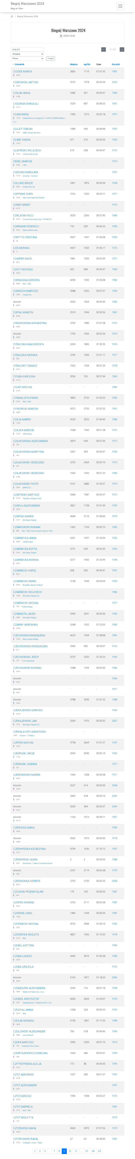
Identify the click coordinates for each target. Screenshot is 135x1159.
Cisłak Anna (21, 93)
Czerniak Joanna (25, 764)
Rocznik (116, 64)
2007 (114, 721)
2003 (114, 82)
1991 (114, 408)
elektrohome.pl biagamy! (33, 118)
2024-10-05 (69, 36)
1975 (114, 150)
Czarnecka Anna (24, 538)
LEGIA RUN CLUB (30, 154)
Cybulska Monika (25, 355)
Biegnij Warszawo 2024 (27, 16)
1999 (114, 451)
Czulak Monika (23, 1020)
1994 (114, 291)
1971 (114, 194)
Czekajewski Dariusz (28, 710)
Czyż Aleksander (25, 1085)
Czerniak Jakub (24, 753)
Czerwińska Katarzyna (29, 848)
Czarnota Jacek (24, 613)
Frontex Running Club (32, 219)
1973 (114, 161)
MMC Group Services (31, 133)
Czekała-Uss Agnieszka (29, 731)
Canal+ (23, 736)
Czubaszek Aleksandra (29, 988)
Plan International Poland (33, 198)
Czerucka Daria (24, 827)
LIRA (25, 165)
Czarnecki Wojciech (27, 592)
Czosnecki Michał (26, 923)
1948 (114, 559)
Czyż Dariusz (22, 1096)
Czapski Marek (23, 516)
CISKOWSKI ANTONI (25, 82)
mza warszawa (28, 661)
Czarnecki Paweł (25, 581)
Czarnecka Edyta (25, 549)
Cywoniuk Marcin (25, 408)
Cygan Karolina (24, 376)
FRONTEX (47, 219)
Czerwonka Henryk (26, 881)
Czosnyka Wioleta (26, 934)
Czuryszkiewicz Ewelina (30, 1053)
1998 (114, 988)
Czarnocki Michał (26, 603)
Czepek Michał (23, 742)
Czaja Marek (22, 419)
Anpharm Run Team (30, 1046)
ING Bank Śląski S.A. (31, 596)
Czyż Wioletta (23, 1117)
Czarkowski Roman (26, 527)
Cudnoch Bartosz (25, 291)
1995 (114, 226)
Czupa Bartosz (23, 1042)
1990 (114, 237)
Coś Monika (21, 248)
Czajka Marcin (23, 430)
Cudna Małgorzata (26, 280)
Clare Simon (22, 139)
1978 (114, 365)
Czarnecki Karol (24, 570)
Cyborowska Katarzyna (30, 323)
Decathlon (27, 863)
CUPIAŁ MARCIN (23, 312)
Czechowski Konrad (27, 667)
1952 (114, 538)
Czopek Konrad (23, 902)
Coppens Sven (23, 194)
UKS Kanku (27, 434)
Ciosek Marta (22, 71)
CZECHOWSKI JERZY (26, 657)
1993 (114, 128)
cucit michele (23, 269)
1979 (114, 516)
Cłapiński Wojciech (27, 150)
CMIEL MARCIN (22, 161)
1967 (114, 817)
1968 (114, 183)
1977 (114, 114)
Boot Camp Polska (30, 639)
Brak (40, 1143)
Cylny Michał (22, 387)
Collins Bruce (23, 183)
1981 (114, 71)
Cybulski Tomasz (25, 365)
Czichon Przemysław (28, 891)
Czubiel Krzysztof (26, 999)
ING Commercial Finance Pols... (40, 531)
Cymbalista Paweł (26, 397)
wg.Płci (87, 64)
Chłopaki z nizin (29, 1143)
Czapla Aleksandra (26, 505)
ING (24, 284)
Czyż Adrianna (23, 1074)
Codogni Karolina (25, 172)
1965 (114, 613)
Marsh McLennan (30, 230)
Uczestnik (19, 64)
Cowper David (22, 258)
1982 (114, 280)
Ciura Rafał (21, 114)
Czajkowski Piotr (25, 483)
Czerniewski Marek (26, 774)
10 (69, 1151)
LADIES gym (28, 542)
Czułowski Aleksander (29, 1031)
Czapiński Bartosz (26, 494)
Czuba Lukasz (22, 956)
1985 (114, 419)
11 (76, 1151)
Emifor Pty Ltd (29, 187)
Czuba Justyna (23, 945)
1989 (114, 956)
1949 (114, 657)
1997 (114, 103)
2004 (114, 796)
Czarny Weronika (25, 624)
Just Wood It (28, 1035)
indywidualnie (28, 1003)
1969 (114, 139)
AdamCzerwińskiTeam (42, 863)
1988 (114, 699)
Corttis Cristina (25, 237)
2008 (114, 785)
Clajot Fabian (23, 128)
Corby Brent (22, 204)
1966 (114, 710)
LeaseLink (27, 295)
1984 (114, 387)
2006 (114, 977)
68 (93, 1151)
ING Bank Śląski (29, 520)
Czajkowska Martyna (28, 451)
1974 (114, 204)
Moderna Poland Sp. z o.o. (33, 992)
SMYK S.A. (27, 488)
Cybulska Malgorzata (28, 344)
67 (87, 1151)
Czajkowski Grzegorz (28, 462)
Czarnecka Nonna (26, 559)
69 (99, 1151)
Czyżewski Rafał (25, 1128)
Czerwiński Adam (25, 859)
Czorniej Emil (23, 913)
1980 (114, 215)
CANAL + (31, 736)
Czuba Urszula (23, 966)
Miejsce (74, 64)
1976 (114, 248)
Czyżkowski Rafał (26, 1139)
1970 (114, 483)
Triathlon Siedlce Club (32, 498)
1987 (114, 891)
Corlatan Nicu (23, 215)
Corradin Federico (26, 226)
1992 (114, 505)
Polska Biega (27, 607)
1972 (114, 441)
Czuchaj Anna (23, 1009)
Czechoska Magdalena (29, 635)
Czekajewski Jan (25, 720)
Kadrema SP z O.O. (44, 1003)
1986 (114, 592)
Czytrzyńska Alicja (27, 1063)
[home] (12, 16)
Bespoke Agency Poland (33, 585)
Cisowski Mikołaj (25, 103)
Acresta (26, 176)
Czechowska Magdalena (30, 646)
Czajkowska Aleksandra (30, 441)
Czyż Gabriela (23, 1106)
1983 (114, 93)
